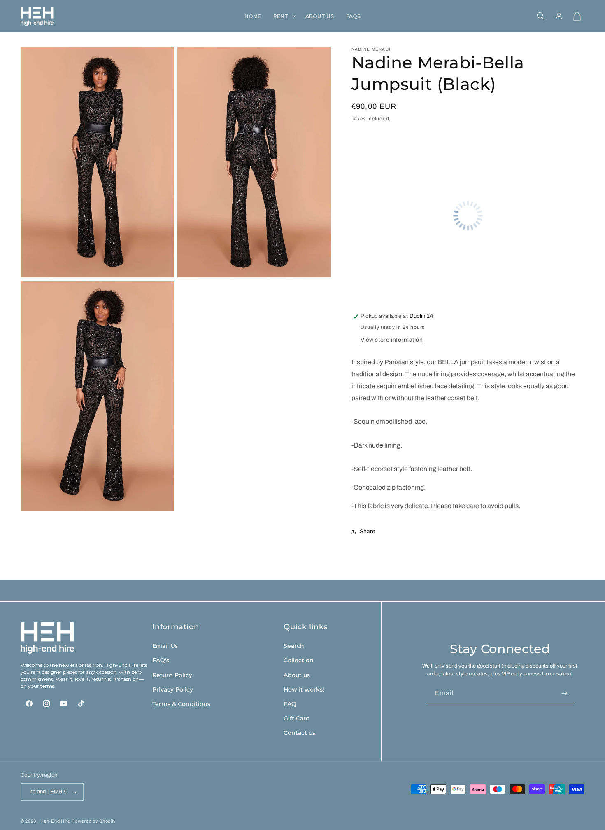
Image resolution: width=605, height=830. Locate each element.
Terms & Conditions (181, 704)
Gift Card (297, 718)
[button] (283, 16)
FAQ (290, 704)
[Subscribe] (565, 693)
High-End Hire (54, 820)
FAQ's (160, 660)
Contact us (299, 732)
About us (297, 675)
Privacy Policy (172, 689)
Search (294, 645)
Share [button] (367, 531)
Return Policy (172, 675)
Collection (299, 660)
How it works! (304, 689)
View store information (392, 340)
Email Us (165, 645)
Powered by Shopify (94, 820)
